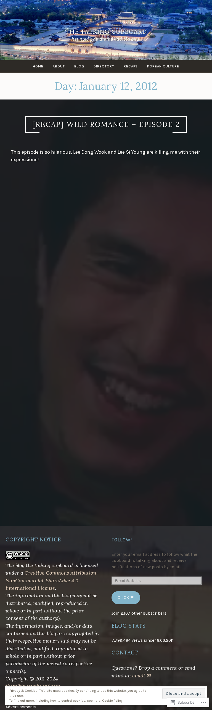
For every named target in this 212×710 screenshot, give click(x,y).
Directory (104, 66)
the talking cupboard (106, 31)
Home (38, 66)
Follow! (122, 540)
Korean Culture (163, 66)
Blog (79, 66)
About (59, 66)
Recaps (131, 66)
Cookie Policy (112, 701)
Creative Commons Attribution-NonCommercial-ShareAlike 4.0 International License (52, 580)
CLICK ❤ (126, 597)
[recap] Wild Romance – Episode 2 (106, 124)
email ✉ (141, 675)
